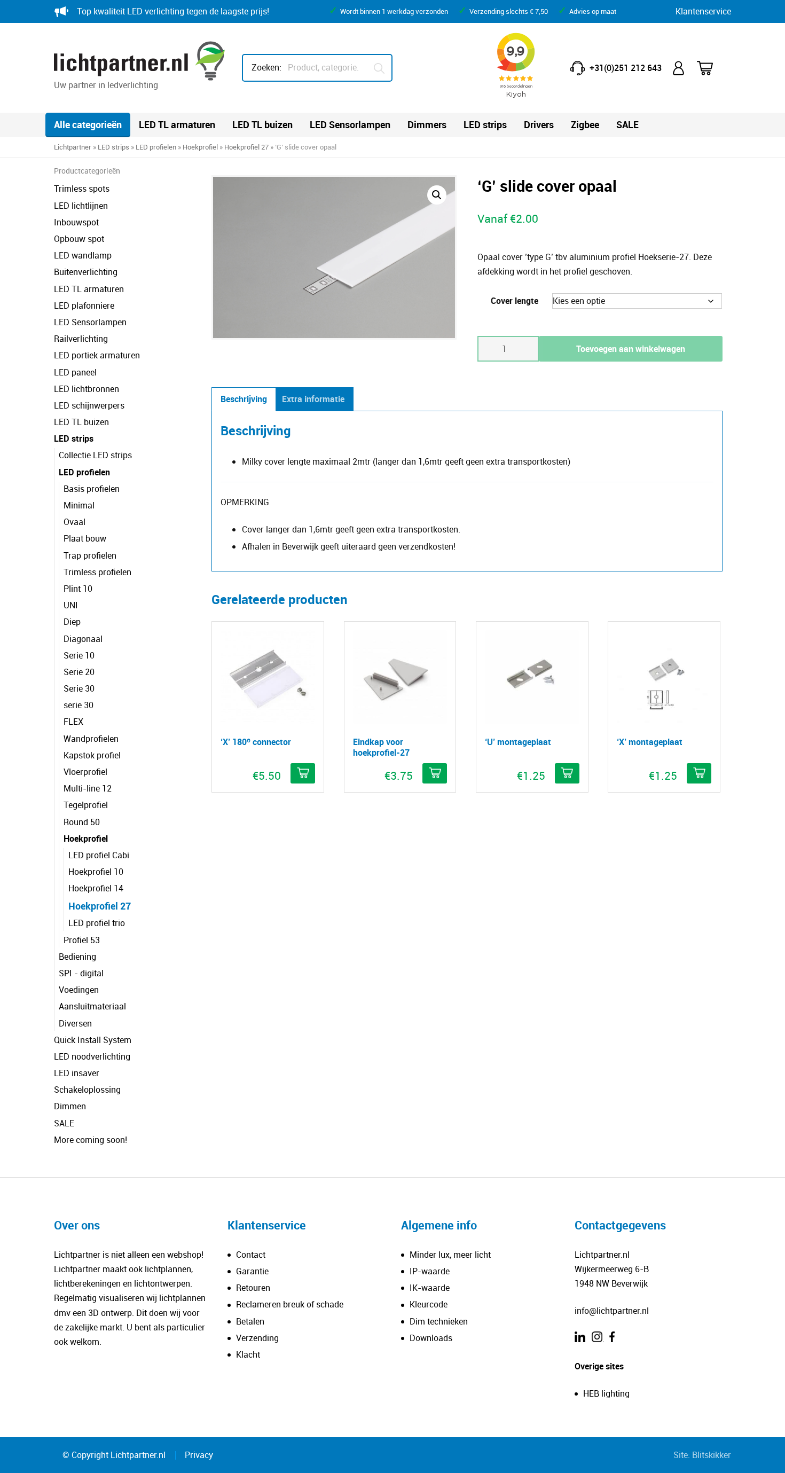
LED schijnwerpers (89, 405)
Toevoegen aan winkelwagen (630, 349)
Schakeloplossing (87, 1089)
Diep (72, 622)
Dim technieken (439, 1321)
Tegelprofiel (86, 805)
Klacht (248, 1354)
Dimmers (426, 124)
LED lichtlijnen (81, 205)
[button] (436, 195)
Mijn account (679, 68)
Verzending (257, 1338)
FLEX (73, 721)
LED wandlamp (83, 255)
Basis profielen (92, 489)
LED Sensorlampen (350, 124)
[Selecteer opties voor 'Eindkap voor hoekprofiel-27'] (434, 773)
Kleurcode (429, 1304)
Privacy (199, 1455)
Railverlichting (81, 338)
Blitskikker (711, 1455)
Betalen (250, 1321)
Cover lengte (514, 301)
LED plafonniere (84, 305)
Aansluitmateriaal (92, 1006)
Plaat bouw (85, 538)
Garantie (252, 1271)
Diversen (75, 1023)
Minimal (79, 505)
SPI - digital (81, 973)
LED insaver (76, 1073)
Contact (250, 1254)
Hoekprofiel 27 (246, 147)
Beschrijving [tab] (244, 399)
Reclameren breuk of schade (289, 1304)
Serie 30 (79, 688)
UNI (71, 605)
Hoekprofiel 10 (95, 871)
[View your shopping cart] (712, 68)
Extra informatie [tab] (313, 399)
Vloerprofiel (85, 772)
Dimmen (70, 1106)
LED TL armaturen (177, 124)
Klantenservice (703, 11)
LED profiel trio (96, 923)
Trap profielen (90, 555)
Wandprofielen (91, 739)
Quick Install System (92, 1040)
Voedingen (79, 990)
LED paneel (75, 372)
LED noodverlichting (92, 1056)
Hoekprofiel (200, 147)
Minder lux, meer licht (450, 1254)
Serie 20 (79, 672)
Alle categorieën (88, 124)
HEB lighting (606, 1393)
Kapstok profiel (92, 755)
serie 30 (78, 705)
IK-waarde (430, 1288)
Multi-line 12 (88, 788)
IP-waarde (430, 1271)
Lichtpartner (72, 147)
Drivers (539, 124)
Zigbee (585, 124)
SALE (627, 124)
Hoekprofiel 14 (95, 888)
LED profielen (156, 147)
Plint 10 (78, 588)
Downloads (431, 1338)
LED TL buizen (262, 124)
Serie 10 (79, 655)
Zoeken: (266, 67)
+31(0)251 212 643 (626, 68)
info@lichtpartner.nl (612, 1311)
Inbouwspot (76, 222)
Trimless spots (81, 188)
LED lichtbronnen (86, 389)
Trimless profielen (97, 572)
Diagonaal (83, 639)
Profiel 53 (82, 940)
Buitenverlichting (85, 272)
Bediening (77, 956)
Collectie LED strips (95, 455)
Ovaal (74, 522)
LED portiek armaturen (97, 355)
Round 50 (82, 822)
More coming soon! (90, 1140)
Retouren (253, 1288)
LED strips (485, 124)
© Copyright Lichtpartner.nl (114, 1455)
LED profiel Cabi (98, 855)
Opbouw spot (79, 239)
